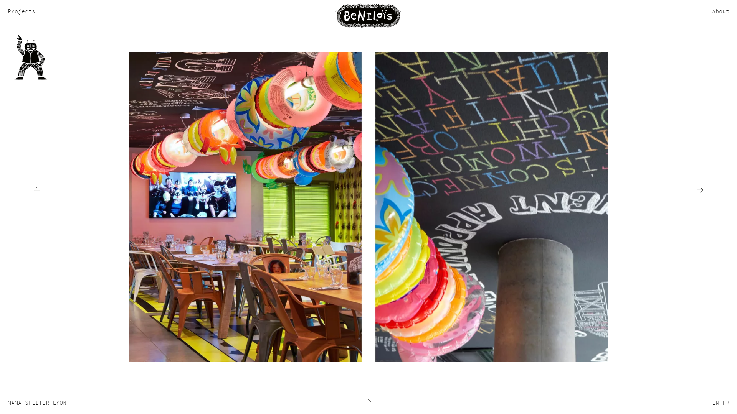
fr (725, 402)
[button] (37, 190)
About (720, 11)
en (715, 402)
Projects (21, 11)
